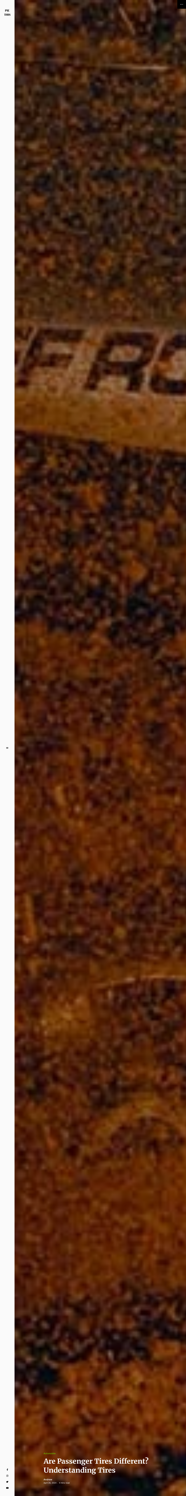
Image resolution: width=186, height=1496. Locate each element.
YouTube (7, 1488)
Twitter (7, 1482)
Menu (7, 748)
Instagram (7, 1476)
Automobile (50, 1453)
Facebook (7, 1470)
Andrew (48, 1479)
